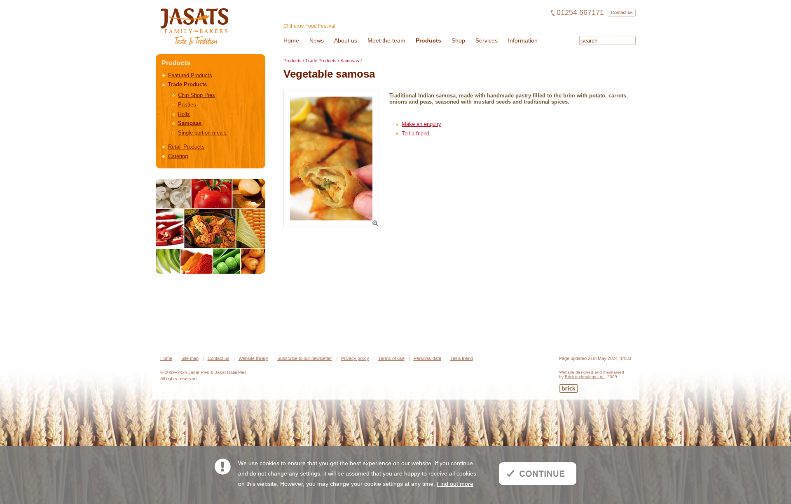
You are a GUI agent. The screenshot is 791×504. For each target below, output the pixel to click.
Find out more (455, 483)
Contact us (218, 358)
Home (166, 358)
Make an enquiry (421, 124)
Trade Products (187, 84)
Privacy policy (355, 358)
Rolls (184, 114)
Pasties (187, 105)
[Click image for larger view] (331, 158)
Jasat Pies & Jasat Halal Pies (217, 372)
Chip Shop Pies (196, 95)
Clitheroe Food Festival (309, 26)
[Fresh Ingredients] (210, 226)
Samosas (189, 123)
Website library (253, 358)
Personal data (427, 358)
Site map (190, 358)
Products (292, 60)
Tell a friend (415, 133)
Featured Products (190, 75)
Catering (178, 156)
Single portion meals (202, 133)
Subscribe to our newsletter (304, 358)
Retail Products (186, 147)
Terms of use (391, 358)
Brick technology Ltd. (585, 376)
